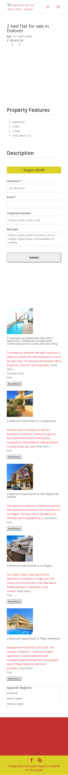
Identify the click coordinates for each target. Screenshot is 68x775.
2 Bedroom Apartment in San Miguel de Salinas (32, 495)
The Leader (36, 770)
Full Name (14, 181)
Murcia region (14, 698)
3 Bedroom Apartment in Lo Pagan (29, 566)
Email (11, 197)
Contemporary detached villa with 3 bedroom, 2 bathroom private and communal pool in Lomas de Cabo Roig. (32, 341)
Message (12, 229)
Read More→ (43, 446)
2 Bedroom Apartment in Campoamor (31, 421)
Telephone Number (19, 213)
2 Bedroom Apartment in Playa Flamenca (33, 638)
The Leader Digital (35, 766)
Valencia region (15, 703)
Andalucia (12, 693)
